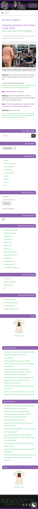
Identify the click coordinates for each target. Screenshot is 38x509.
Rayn (5, 31)
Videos (26, 499)
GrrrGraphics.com (9, 306)
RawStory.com (8, 249)
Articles (6, 160)
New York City (9, 115)
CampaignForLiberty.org (11, 267)
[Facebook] (26, 505)
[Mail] (23, 505)
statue (13, 117)
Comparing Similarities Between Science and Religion (20, 429)
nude (15, 115)
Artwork (6, 179)
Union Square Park (21, 117)
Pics (16, 499)
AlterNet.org (7, 258)
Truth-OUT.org (8, 239)
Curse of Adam (8, 358)
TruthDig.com (8, 236)
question (22, 115)
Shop (22, 501)
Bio (12, 499)
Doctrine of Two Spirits (11, 432)
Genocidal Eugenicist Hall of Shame (14, 420)
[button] (34, 505)
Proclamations (8, 170)
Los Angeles (31, 113)
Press (5, 185)
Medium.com (8, 242)
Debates (6, 176)
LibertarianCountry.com (11, 303)
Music (5, 182)
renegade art (28, 115)
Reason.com (7, 245)
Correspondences (27, 31)
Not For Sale (7, 279)
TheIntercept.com (9, 264)
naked (3, 115)
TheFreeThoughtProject (11, 230)
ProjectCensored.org (10, 233)
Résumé (12, 501)
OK (32, 135)
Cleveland (8, 113)
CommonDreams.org (10, 255)
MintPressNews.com (10, 252)
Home (2, 499)
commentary (15, 113)
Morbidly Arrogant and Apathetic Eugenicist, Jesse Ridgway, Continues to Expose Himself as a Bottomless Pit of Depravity (19, 380)
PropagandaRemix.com (11, 309)
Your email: (5, 196)
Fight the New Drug (10, 282)
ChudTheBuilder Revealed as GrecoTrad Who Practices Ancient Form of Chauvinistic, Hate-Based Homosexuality (19, 363)
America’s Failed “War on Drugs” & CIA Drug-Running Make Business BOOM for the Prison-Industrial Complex (20, 457)
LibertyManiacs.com (10, 299)
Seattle (9, 117)
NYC (18, 115)
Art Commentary (9, 167)
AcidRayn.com (9, 504)
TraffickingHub (8, 285)
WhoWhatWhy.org (9, 261)
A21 (5, 288)
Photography (4, 501)
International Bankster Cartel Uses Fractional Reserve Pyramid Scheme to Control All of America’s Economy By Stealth (19, 437)
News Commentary (10, 163)
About (8, 499)
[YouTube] (29, 505)
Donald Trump (23, 113)
